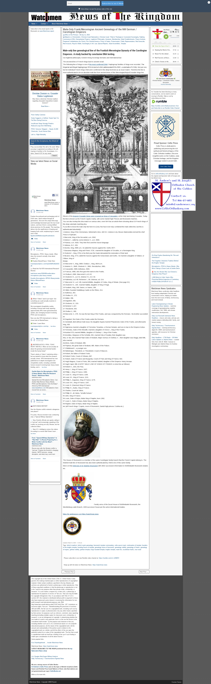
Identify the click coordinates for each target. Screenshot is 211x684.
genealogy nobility (120, 547)
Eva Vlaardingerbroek (38, 642)
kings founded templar (98, 549)
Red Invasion (67, 43)
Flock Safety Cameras (38, 115)
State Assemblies (114, 43)
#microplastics (40, 278)
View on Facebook (36, 242)
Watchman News (42, 210)
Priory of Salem (105, 41)
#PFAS (48, 278)
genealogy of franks (133, 547)
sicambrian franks (128, 549)
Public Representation (128, 41)
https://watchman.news (90, 514)
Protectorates (115, 41)
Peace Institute (140, 39)
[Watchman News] (37, 197)
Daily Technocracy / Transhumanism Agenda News (47, 658)
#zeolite (33, 278)
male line (119, 549)
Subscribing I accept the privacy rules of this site (96, 9)
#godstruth (34, 236)
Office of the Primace (71, 35)
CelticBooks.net (55, 671)
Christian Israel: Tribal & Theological (111, 37)
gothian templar (85, 549)
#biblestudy (41, 236)
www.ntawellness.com (39, 388)
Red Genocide (140, 41)
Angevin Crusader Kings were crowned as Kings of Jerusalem (95, 216)
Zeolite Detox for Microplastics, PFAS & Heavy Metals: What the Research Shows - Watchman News (44, 373)
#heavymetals (55, 278)
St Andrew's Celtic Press (39, 667)
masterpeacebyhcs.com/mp (39, 326)
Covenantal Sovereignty (131, 37)
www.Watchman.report (47, 31)
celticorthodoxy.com (161, 174)
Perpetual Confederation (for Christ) (74, 41)
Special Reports (103, 43)
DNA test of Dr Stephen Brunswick (85, 466)
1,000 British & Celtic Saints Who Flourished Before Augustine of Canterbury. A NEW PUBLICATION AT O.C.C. (165, 279)
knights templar (110, 549)
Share (44, 242)
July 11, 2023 (85, 35)
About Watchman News (60, 24)
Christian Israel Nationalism (90, 37)
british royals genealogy (85, 545)
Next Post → (144, 572)
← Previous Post (68, 572)
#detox (33, 280)
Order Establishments (128, 39)
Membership (116, 39)
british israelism (72, 545)
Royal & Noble (76, 43)
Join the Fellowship (166, 84)
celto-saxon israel (120, 545)
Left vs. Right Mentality (38, 134)
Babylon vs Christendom (72, 37)
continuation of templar (134, 545)
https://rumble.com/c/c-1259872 (109, 558)
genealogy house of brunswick (104, 547)
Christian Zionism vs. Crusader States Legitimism (45, 94)
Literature (108, 39)
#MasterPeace (40, 280)
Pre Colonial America (93, 41)
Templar (123, 43)
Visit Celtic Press (165, 166)
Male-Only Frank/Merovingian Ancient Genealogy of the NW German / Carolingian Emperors (100, 31)
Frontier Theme (176, 682)
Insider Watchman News (55, 642)
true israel (138, 549)
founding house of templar (86, 547)
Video (36, 239)
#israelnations (50, 236)
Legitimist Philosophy (97, 39)
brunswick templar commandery (104, 545)
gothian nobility (74, 549)
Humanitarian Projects (83, 39)
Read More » (45, 106)
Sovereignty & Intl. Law (89, 43)
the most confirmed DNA (98, 64)
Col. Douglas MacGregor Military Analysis (44, 656)
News (33, 24)
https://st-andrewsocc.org (72, 514)
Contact (43, 24)
